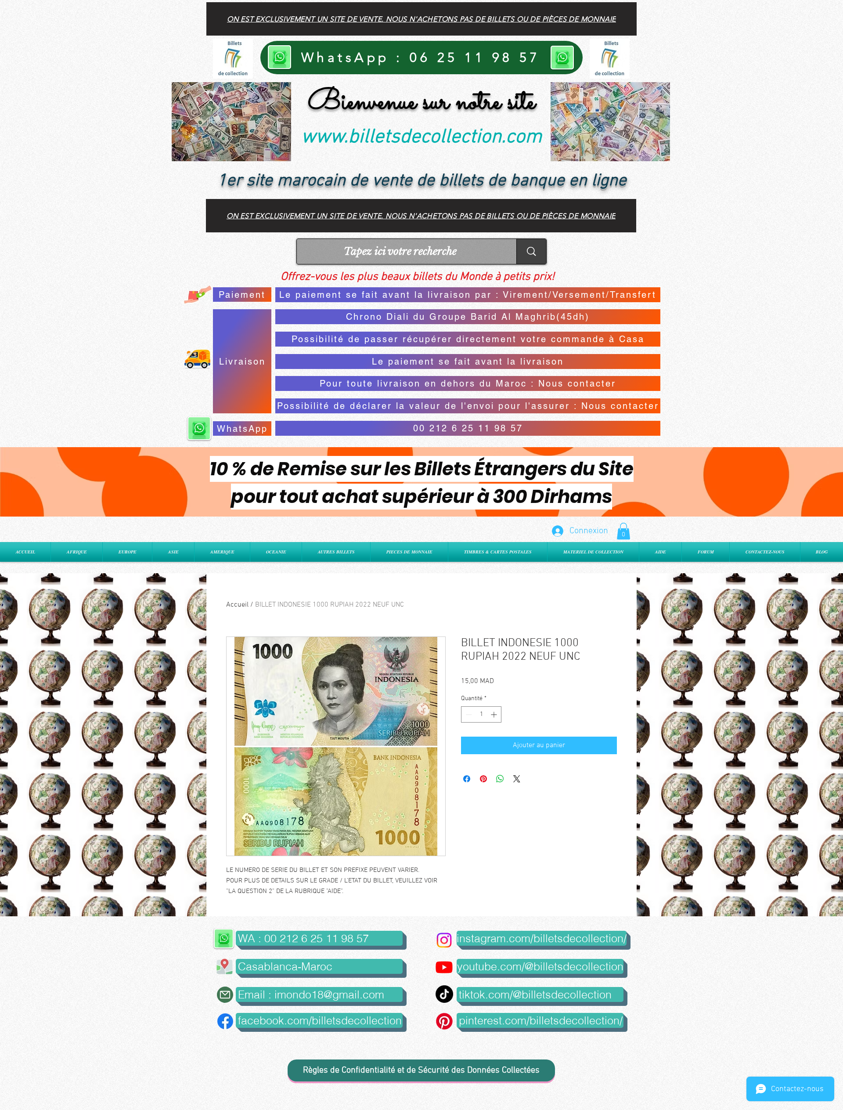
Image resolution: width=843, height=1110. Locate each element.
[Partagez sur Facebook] (466, 779)
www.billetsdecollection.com (421, 137)
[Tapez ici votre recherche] (531, 251)
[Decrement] (467, 714)
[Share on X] (517, 779)
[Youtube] (444, 967)
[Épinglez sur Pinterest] (483, 779)
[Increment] (494, 714)
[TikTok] (444, 994)
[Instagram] (444, 940)
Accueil (237, 604)
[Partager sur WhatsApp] (500, 779)
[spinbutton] (481, 714)
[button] (623, 531)
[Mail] (225, 995)
